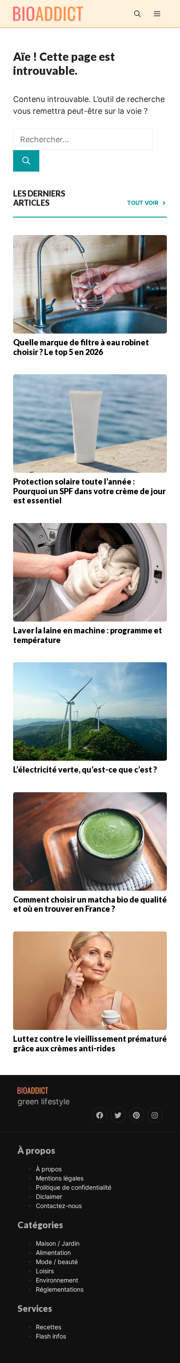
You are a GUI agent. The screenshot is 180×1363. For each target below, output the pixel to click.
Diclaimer (49, 1196)
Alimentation (53, 1252)
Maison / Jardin (58, 1243)
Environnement (57, 1280)
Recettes (48, 1327)
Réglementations (59, 1289)
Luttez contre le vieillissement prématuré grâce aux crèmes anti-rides (90, 1043)
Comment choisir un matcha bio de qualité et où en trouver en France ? (90, 904)
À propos (49, 1169)
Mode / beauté (57, 1261)
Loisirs (45, 1271)
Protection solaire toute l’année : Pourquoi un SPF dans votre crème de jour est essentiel (89, 491)
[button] (137, 14)
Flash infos (51, 1336)
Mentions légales (59, 1178)
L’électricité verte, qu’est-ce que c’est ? (85, 769)
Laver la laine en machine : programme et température (87, 635)
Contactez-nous (59, 1205)
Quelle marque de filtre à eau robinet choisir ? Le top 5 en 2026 (81, 347)
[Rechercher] (26, 161)
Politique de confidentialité (73, 1187)
